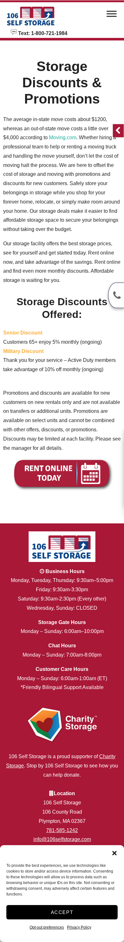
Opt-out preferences (47, 927)
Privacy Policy (79, 927)
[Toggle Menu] (112, 15)
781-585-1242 (62, 830)
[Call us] (116, 295)
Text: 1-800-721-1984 (42, 33)
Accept (62, 912)
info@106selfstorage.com (62, 839)
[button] (114, 853)
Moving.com (62, 137)
